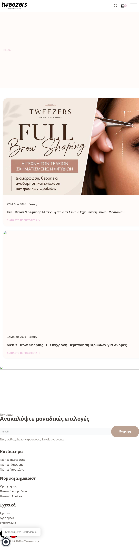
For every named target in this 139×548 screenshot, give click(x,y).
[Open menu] (133, 5)
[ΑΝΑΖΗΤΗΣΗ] (115, 6)
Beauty (33, 204)
